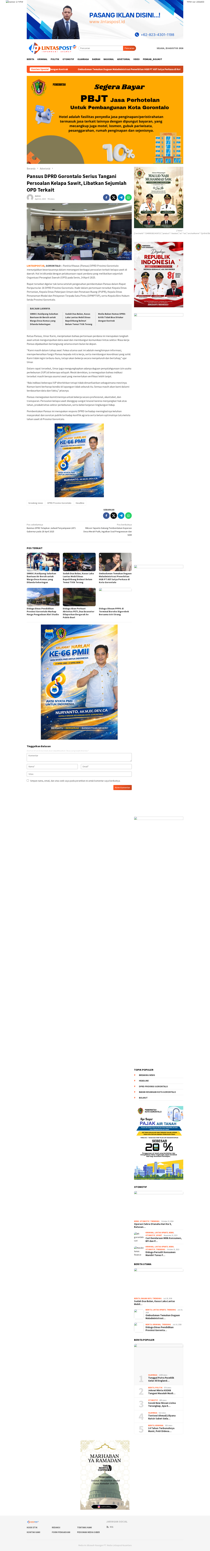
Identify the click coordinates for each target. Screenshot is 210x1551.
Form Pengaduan (61, 1532)
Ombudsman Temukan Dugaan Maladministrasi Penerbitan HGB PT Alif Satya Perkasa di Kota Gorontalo (115, 578)
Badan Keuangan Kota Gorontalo (157, 1092)
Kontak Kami (33, 1532)
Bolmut (143, 1097)
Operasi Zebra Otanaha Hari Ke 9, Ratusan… (153, 1225)
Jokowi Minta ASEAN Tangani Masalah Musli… (161, 1392)
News (136, 1221)
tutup (20, 1)
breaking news (36, 502)
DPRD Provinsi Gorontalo (59, 502)
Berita (137, 1298)
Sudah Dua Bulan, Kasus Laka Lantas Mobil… (154, 1303)
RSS (111, 1527)
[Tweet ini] (113, 197)
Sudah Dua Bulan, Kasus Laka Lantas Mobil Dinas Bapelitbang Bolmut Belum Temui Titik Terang (78, 578)
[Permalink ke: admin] (30, 197)
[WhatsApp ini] (128, 197)
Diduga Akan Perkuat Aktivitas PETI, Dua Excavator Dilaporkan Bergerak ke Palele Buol (78, 613)
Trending (154, 1221)
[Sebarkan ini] (106, 197)
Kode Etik (32, 1527)
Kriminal (150, 1232)
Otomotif (144, 1221)
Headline (80, 502)
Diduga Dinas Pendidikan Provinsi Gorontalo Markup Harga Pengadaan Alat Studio (153, 69)
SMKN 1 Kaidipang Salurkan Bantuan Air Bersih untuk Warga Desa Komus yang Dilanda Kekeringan (41, 578)
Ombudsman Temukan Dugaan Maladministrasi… (163, 1317)
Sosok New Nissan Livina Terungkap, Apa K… (162, 1404)
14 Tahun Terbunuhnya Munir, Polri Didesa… (161, 1430)
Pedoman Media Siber (88, 1532)
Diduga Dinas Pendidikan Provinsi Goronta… (160, 1329)
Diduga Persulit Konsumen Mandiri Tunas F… (161, 1254)
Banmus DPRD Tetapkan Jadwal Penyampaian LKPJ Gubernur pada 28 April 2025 (51, 528)
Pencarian (129, 48)
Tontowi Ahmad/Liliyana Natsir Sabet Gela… (162, 1417)
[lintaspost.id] (52, 48)
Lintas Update (161, 1232)
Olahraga (152, 1375)
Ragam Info (146, 1298)
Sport (159, 1235)
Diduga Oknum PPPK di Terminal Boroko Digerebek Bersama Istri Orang (114, 611)
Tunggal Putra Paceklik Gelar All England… (161, 1379)
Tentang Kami (84, 1527)
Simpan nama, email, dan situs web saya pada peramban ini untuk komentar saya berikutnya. (75, 780)
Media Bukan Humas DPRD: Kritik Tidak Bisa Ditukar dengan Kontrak (112, 317)
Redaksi (56, 1527)
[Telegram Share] (121, 197)
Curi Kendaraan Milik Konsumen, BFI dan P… (164, 1240)
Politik (158, 1387)
